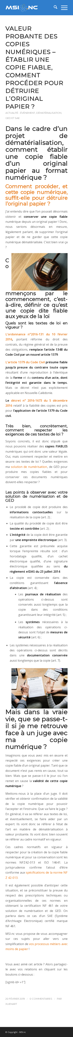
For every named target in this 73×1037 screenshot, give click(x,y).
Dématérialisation (48, 112)
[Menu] (62, 7)
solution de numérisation (28, 467)
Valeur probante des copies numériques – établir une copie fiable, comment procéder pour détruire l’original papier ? (34, 67)
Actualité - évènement (20, 112)
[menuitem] (53, 7)
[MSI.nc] (30, 7)
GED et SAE (12, 118)
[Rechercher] (53, 7)
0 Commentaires (41, 998)
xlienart (11, 1003)
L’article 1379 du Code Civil (25, 362)
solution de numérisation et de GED (36, 498)
